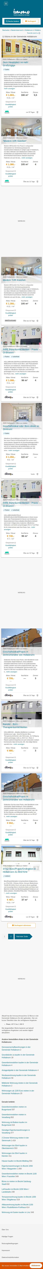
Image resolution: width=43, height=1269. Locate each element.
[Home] (21, 12)
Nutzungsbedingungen (10, 1243)
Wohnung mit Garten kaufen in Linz (16, 1212)
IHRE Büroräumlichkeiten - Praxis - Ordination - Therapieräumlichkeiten (21, 351)
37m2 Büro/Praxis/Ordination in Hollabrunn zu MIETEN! (19, 870)
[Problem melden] (37, 112)
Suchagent (31, 21)
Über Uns (5, 1229)
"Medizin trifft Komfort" (15, 141)
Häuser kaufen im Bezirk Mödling (15, 1161)
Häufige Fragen (7, 1236)
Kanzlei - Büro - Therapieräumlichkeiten (15, 725)
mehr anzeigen (9, 88)
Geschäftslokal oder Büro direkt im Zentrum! (21, 427)
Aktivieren (35, 1265)
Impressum (6, 1250)
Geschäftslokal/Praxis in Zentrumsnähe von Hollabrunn (19, 653)
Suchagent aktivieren (22, 925)
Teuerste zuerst (32, 33)
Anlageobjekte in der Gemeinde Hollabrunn (19, 1070)
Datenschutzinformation (10, 1257)
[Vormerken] (38, 42)
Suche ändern (13, 21)
